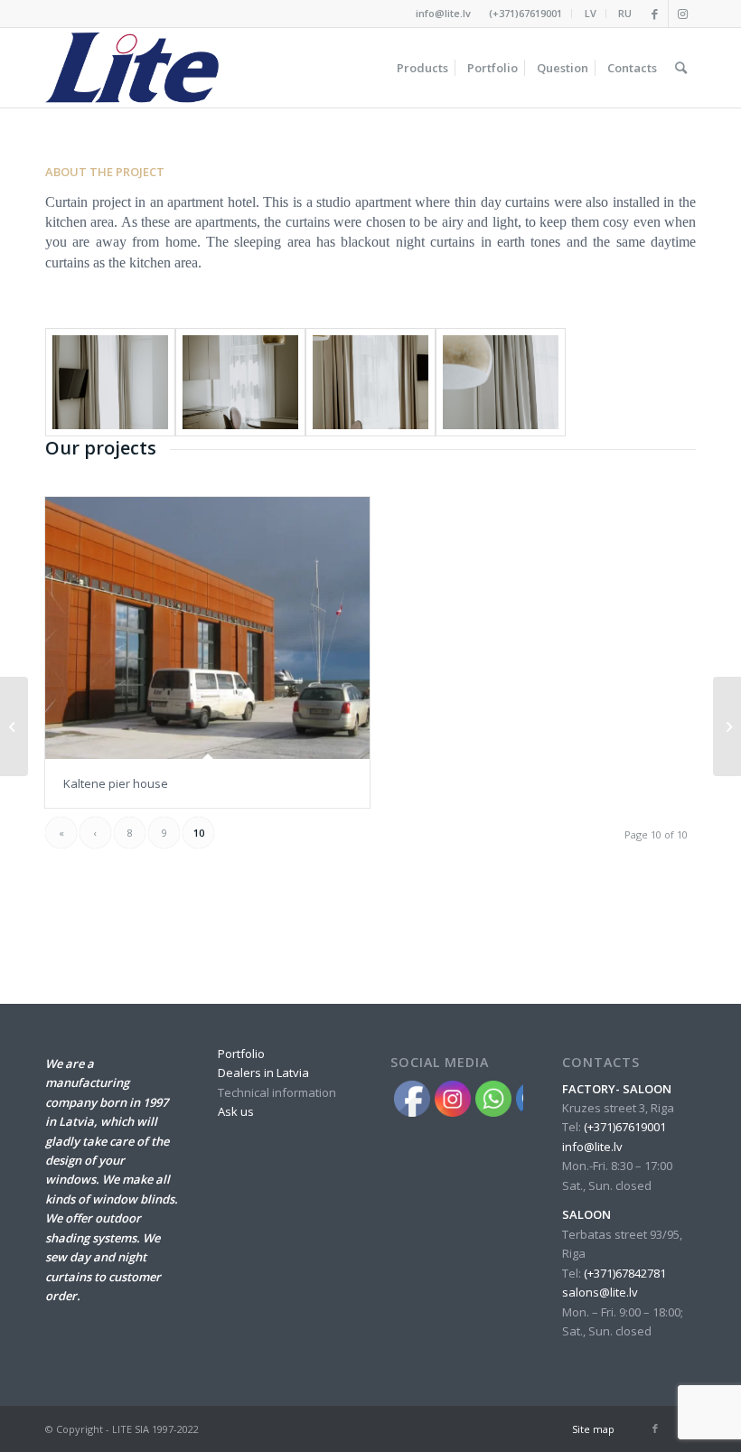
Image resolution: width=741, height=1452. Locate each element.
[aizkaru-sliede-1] (110, 382)
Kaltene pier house (115, 783)
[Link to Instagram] (682, 13)
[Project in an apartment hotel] (14, 726)
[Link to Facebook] (655, 13)
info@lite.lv (443, 13)
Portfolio (241, 1053)
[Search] (681, 68)
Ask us (236, 1111)
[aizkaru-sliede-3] (370, 382)
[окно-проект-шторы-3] (501, 382)
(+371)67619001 (525, 13)
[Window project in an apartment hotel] (727, 726)
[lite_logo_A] (132, 68)
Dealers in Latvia (263, 1072)
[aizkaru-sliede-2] (240, 382)
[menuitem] (526, 13)
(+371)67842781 (625, 1273)
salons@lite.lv (600, 1292)
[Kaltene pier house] (207, 628)
